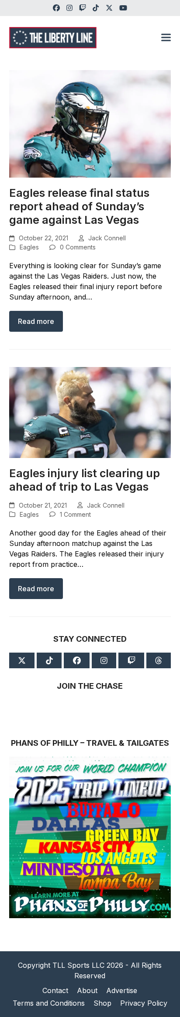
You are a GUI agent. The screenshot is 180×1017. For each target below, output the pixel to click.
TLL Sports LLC (78, 965)
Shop (102, 1003)
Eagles (29, 247)
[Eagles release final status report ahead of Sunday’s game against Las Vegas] (90, 122)
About (87, 990)
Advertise (121, 990)
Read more (36, 321)
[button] (166, 37)
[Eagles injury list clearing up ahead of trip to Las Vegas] (90, 411)
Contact (55, 990)
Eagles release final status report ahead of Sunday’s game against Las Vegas (79, 206)
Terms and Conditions (49, 1003)
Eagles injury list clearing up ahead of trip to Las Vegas (84, 480)
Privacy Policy (143, 1003)
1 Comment (75, 514)
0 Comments (78, 247)
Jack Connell (107, 238)
